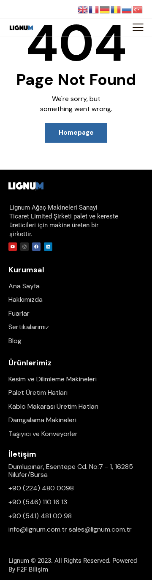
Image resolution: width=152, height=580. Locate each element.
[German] (105, 9)
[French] (94, 9)
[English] (83, 9)
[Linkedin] (48, 246)
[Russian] (127, 9)
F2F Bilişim (32, 569)
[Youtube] (12, 246)
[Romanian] (116, 9)
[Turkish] (138, 9)
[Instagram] (24, 246)
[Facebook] (36, 246)
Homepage (76, 132)
